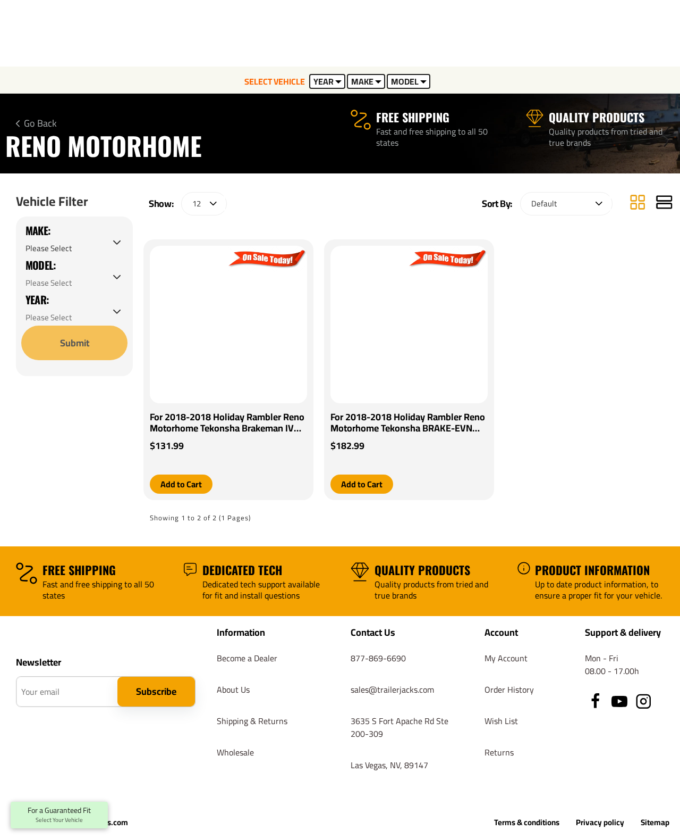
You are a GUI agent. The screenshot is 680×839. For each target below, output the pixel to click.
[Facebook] (595, 701)
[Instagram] (643, 701)
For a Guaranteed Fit (59, 815)
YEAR (323, 81)
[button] (181, 484)
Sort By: (497, 203)
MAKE (362, 81)
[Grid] (637, 203)
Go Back (40, 123)
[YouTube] (619, 701)
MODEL (405, 81)
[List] (664, 203)
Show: (161, 203)
